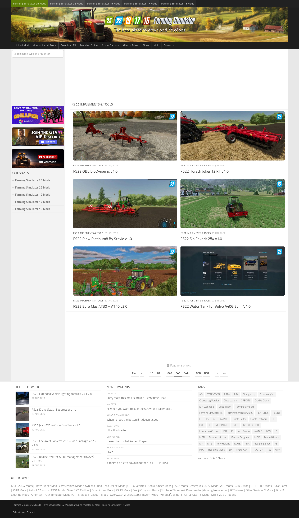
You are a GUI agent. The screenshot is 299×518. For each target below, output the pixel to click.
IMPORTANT (222, 425)
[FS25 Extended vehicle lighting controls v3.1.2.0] (22, 398)
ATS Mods (226, 486)
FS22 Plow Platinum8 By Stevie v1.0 (102, 239)
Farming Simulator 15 (211, 412)
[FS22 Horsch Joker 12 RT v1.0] (232, 136)
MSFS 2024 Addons (223, 494)
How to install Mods (44, 45)
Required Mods (216, 449)
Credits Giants (262, 400)
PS (275, 443)
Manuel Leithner (218, 437)
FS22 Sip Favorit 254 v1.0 (201, 239)
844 (186, 373)
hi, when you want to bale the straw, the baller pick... (140, 408)
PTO (201, 449)
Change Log (249, 394)
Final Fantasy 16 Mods (195, 494)
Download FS (68, 45)
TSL (269, 449)
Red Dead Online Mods (111, 486)
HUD (202, 425)
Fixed (110, 452)
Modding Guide (89, 45)
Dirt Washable (206, 406)
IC (210, 425)
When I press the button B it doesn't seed (132, 419)
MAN (202, 437)
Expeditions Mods (103, 490)
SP (230, 449)
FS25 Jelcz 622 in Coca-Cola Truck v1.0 (56, 425)
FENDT (276, 412)
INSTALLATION (251, 425)
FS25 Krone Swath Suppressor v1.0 (54, 409)
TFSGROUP (242, 449)
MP (201, 443)
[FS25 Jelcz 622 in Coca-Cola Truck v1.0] (22, 430)
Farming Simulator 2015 (240, 412)
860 (206, 373)
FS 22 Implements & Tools (88, 165)
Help (156, 45)
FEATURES (263, 412)
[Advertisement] (179, 75)
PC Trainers (236, 490)
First (135, 373)
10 (151, 373)
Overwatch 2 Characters (125, 494)
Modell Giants (271, 437)
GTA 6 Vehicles (136, 486)
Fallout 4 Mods (98, 494)
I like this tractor (117, 430)
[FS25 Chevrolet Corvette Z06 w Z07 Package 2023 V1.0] (22, 446)
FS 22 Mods (123, 490)
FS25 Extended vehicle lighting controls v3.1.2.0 (62, 394)
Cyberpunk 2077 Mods (204, 486)
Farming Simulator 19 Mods (32, 194)
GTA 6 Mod (241, 486)
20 (158, 373)
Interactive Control (209, 431)
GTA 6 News (217, 458)
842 (169, 373)
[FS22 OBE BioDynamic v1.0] (125, 136)
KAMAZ (258, 431)
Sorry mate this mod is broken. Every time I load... (137, 398)
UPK (277, 449)
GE (214, 419)
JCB (225, 431)
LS (276, 431)
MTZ (209, 443)
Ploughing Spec (262, 443)
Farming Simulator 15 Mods (32, 209)
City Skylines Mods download (77, 486)
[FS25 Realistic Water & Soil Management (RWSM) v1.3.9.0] (22, 461)
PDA (247, 443)
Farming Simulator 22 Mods (32, 187)
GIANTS (224, 419)
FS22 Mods (181, 486)
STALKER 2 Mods (261, 486)
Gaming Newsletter (215, 490)
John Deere (244, 431)
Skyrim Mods (150, 494)
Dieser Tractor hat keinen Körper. (127, 441)
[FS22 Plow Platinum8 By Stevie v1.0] (125, 203)
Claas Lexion (230, 400)
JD (232, 431)
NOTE (237, 443)
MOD (257, 437)
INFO (235, 425)
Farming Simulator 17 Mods (32, 202)
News (146, 45)
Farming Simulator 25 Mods (27, 504)
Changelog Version (209, 400)
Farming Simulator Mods (29, 3)
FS (207, 419)
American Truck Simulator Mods (50, 494)
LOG (268, 431)
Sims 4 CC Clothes (78, 490)
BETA (227, 394)
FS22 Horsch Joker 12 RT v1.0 (204, 171)
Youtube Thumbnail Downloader (181, 490)
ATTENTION (213, 394)
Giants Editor (131, 45)
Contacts (169, 45)
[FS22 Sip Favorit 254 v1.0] (232, 203)
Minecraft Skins (169, 494)
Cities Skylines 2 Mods (260, 490)
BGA (236, 394)
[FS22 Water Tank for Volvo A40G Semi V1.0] (232, 271)
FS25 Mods (19, 490)
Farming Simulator (245, 406)
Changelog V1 (267, 394)
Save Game (281, 486)
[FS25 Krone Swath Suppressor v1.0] (22, 414)
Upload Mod (22, 45)
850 (198, 373)
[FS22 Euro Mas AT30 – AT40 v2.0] (125, 271)
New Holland (223, 443)
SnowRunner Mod (46, 486)
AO (201, 394)
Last (224, 373)
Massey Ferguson (240, 437)
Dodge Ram (225, 406)
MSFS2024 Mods (22, 486)
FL (200, 419)
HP (273, 419)
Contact (31, 512)
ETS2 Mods (58, 490)
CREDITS (246, 400)
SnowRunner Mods (159, 486)
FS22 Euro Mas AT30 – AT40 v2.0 (100, 306)
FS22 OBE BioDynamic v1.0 (95, 171)
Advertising (19, 512)
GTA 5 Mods (79, 494)
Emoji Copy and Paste (146, 490)
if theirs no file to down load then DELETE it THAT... (138, 463)
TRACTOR (257, 449)
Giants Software (259, 419)
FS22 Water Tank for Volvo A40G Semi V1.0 (215, 306)
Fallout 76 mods (39, 490)
